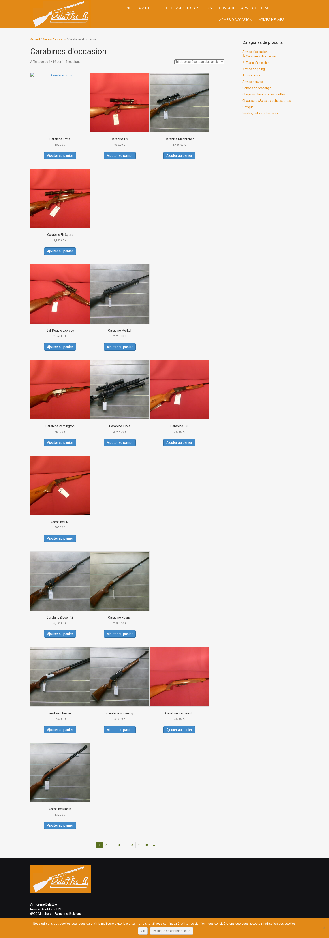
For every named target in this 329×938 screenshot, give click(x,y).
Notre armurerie (142, 8)
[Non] (323, 928)
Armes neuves (271, 20)
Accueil (35, 39)
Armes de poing (255, 8)
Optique (248, 107)
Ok (143, 931)
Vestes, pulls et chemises (260, 113)
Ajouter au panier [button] (60, 155)
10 (146, 845)
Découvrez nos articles (186, 8)
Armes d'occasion (54, 39)
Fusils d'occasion (257, 63)
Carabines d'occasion (261, 56)
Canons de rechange (256, 88)
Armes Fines (251, 75)
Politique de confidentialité (171, 931)
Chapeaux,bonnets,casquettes (264, 94)
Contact (227, 8)
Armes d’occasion (235, 20)
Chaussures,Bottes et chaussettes (266, 101)
